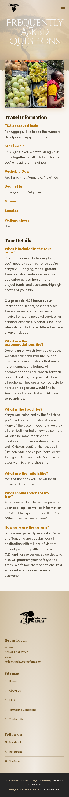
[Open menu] (63, 7)
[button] (8, 84)
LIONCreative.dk (51, 789)
